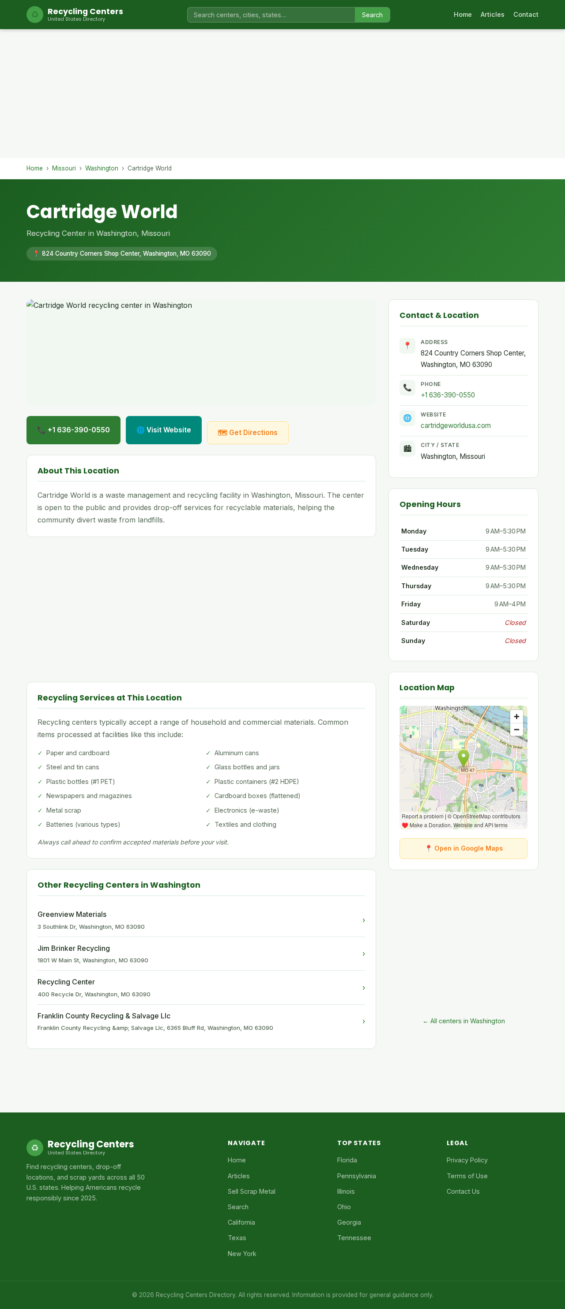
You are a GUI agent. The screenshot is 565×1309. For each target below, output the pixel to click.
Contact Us (463, 1191)
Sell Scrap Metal (251, 1191)
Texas (237, 1237)
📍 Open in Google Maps (464, 848)
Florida (347, 1160)
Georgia (349, 1222)
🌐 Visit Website (163, 430)
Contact (526, 14)
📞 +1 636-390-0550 (73, 429)
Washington (101, 168)
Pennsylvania (356, 1176)
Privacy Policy (467, 1160)
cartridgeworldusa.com (456, 425)
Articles (493, 14)
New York (242, 1253)
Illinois (346, 1191)
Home (463, 14)
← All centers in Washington (463, 1021)
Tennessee (354, 1237)
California (241, 1222)
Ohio (344, 1207)
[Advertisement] (282, 96)
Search (372, 15)
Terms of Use (467, 1176)
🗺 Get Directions (248, 432)
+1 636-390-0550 (448, 395)
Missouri (64, 168)
